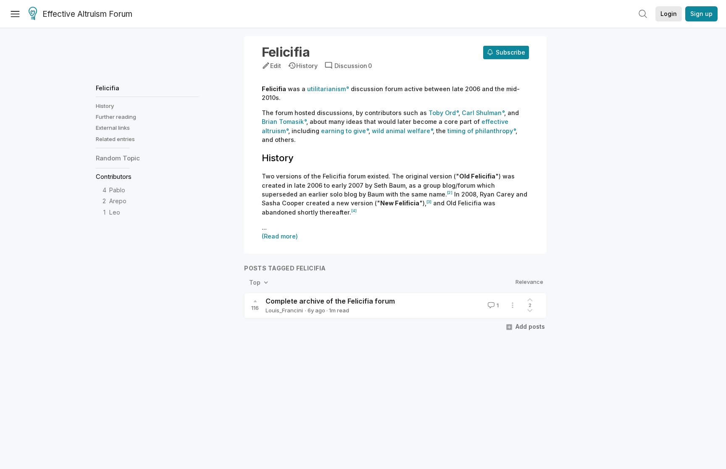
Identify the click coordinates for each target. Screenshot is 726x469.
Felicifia (107, 88)
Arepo (117, 200)
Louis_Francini (284, 310)
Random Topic (118, 158)
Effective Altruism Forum (87, 14)
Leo (114, 212)
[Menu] (15, 14)
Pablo (117, 190)
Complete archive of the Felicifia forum (330, 301)
